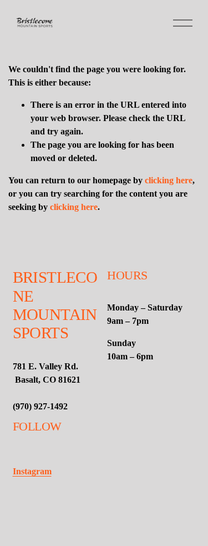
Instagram (32, 471)
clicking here (168, 180)
